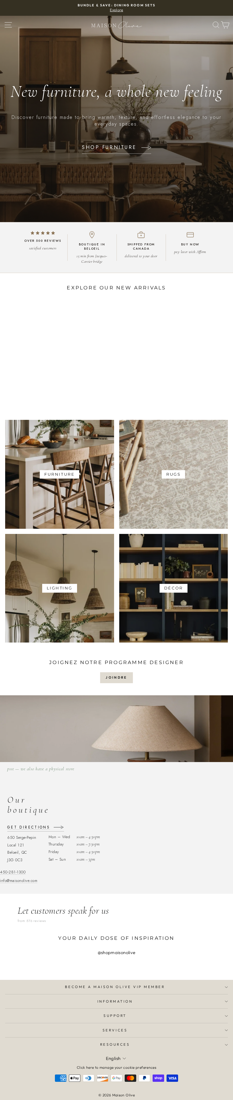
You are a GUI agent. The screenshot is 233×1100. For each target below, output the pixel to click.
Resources (115, 1044)
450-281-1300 (12, 872)
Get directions (28, 827)
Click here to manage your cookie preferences (116, 1067)
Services (115, 1030)
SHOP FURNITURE (109, 147)
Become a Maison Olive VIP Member (115, 986)
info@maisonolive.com (18, 880)
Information (115, 1001)
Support (115, 1015)
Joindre (116, 677)
